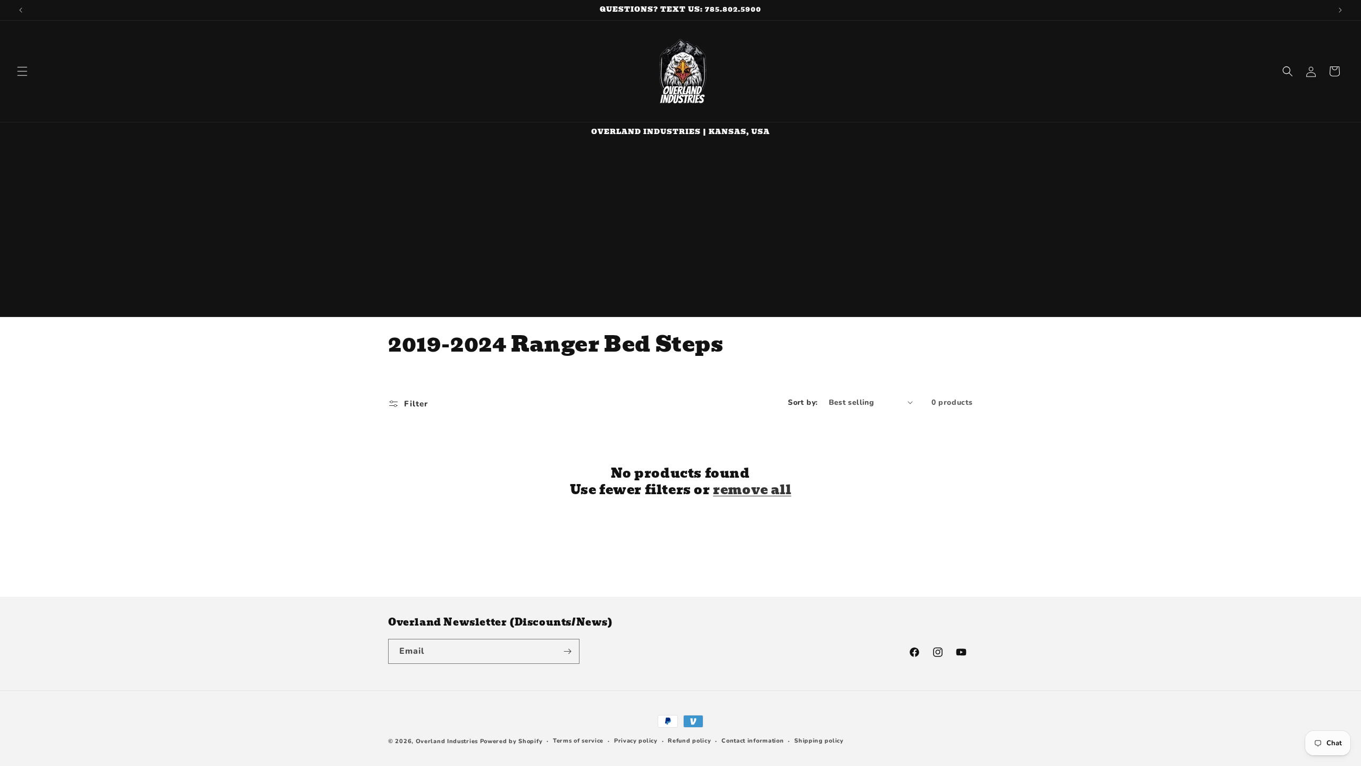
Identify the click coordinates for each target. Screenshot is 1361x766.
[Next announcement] (1340, 10)
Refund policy (689, 741)
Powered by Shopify (511, 741)
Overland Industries (447, 741)
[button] (22, 71)
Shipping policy (819, 741)
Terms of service (578, 741)
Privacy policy (636, 741)
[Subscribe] (567, 651)
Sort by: (803, 402)
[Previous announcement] (20, 10)
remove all (752, 489)
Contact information (752, 741)
